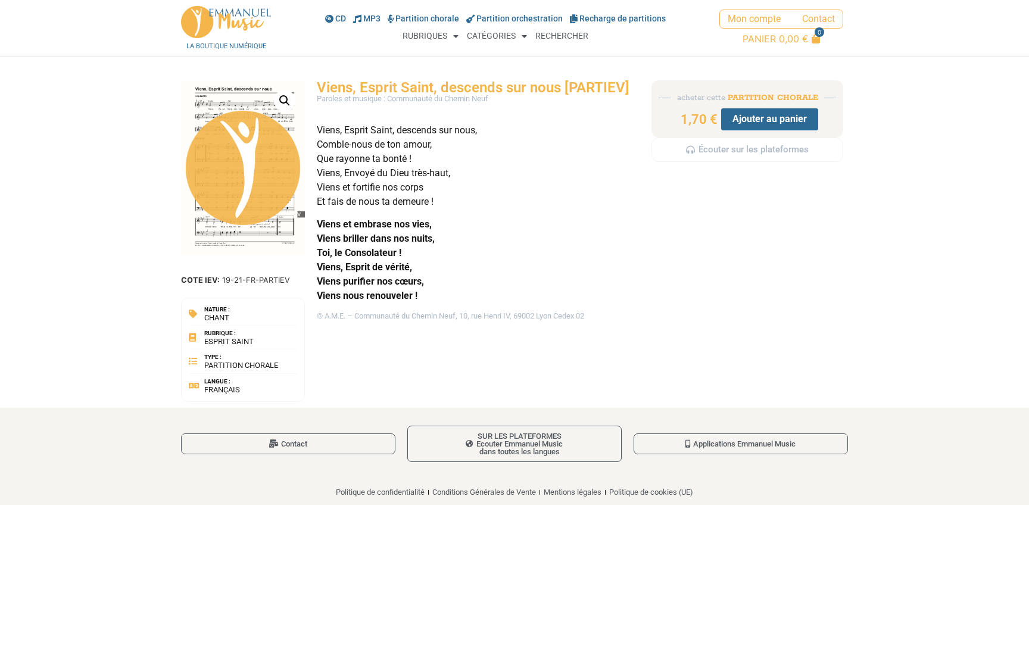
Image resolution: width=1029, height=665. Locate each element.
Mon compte (754, 18)
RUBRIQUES (425, 36)
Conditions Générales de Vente (484, 492)
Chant (216, 317)
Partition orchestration (519, 19)
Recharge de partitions (622, 19)
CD (340, 19)
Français (222, 389)
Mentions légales (572, 492)
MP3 (372, 19)
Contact (818, 18)
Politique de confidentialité (380, 492)
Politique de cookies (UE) (651, 492)
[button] (284, 100)
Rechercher (561, 36)
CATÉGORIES (491, 36)
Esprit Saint (229, 341)
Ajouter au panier (769, 118)
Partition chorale (427, 19)
